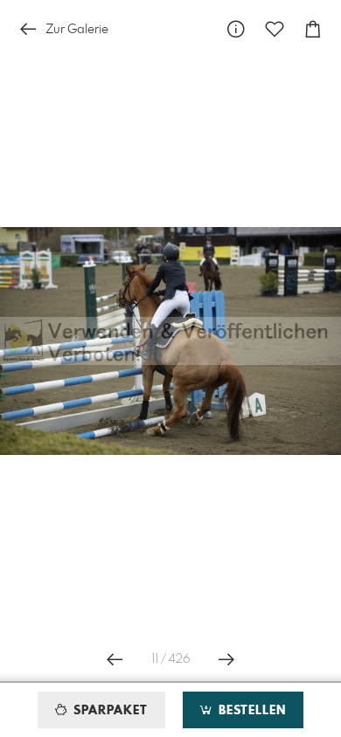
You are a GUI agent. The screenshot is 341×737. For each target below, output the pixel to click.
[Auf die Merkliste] (274, 29)
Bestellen (250, 711)
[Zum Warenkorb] (313, 29)
